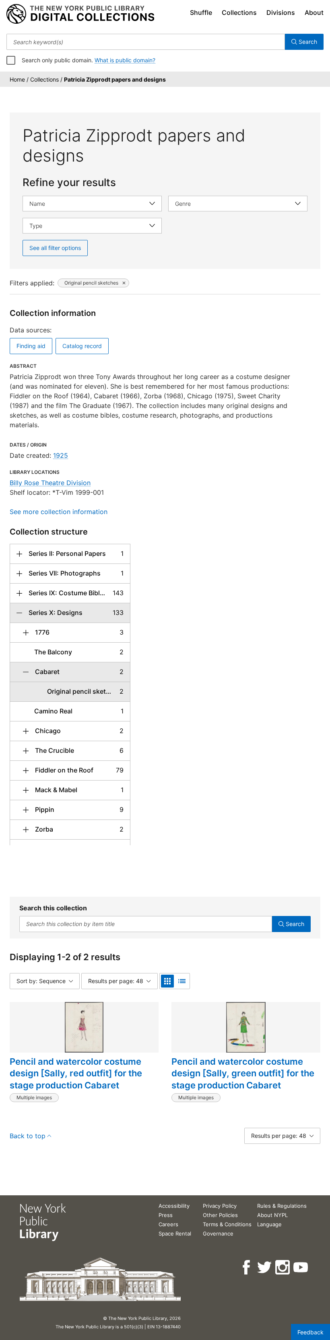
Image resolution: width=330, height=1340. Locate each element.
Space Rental (175, 1233)
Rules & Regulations (282, 1206)
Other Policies (220, 1215)
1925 (60, 455)
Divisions (280, 12)
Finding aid (30, 345)
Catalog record (82, 345)
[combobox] (145, 42)
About (314, 12)
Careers (168, 1224)
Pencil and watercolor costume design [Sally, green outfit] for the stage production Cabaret (242, 1073)
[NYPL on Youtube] (301, 1267)
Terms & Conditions (227, 1224)
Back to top (27, 1136)
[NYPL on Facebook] (247, 1267)
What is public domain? (125, 60)
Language (269, 1224)
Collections (239, 12)
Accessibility (174, 1206)
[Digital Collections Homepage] (80, 14)
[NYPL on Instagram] (283, 1267)
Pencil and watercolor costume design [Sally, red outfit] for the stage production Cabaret (76, 1073)
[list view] (181, 981)
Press (166, 1215)
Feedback (310, 1332)
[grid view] (167, 981)
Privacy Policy (220, 1206)
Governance (218, 1233)
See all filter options (55, 247)
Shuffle (201, 12)
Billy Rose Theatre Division (50, 483)
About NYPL (272, 1215)
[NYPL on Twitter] (265, 1267)
